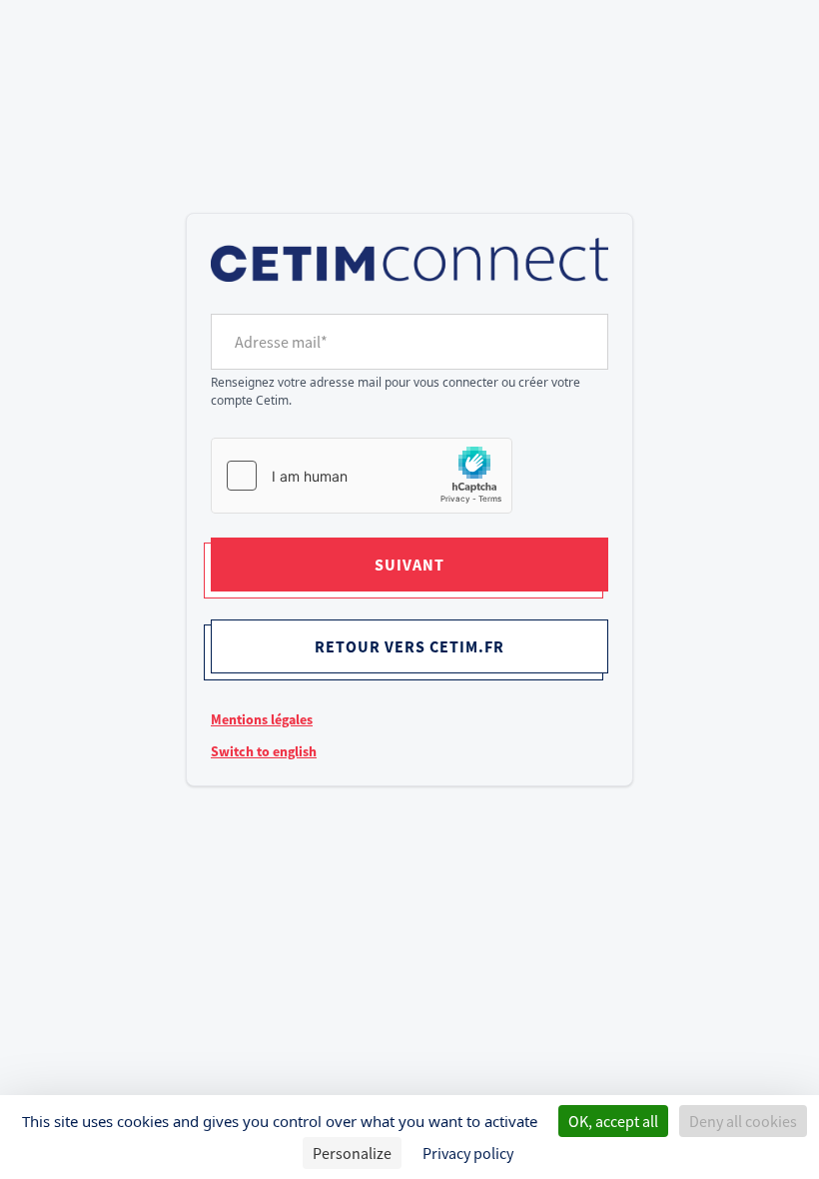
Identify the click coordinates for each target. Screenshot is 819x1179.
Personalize (352, 1153)
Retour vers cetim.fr (409, 646)
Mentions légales (262, 719)
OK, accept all (613, 1121)
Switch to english (264, 751)
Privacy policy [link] (467, 1153)
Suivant (409, 565)
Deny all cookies (743, 1121)
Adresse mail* (281, 342)
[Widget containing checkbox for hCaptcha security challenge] (361, 476)
